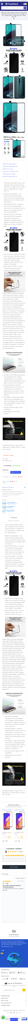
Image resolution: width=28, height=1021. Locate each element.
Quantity (5, 470)
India (23, 1010)
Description (14, 517)
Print (21, 477)
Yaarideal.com (17, 1010)
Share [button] (4, 482)
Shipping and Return (14, 520)
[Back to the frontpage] (14, 18)
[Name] (23, 990)
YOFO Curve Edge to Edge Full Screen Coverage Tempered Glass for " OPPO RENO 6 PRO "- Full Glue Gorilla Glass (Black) (7, 809)
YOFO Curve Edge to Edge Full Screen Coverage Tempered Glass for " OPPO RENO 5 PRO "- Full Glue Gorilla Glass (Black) (20, 809)
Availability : (8, 465)
